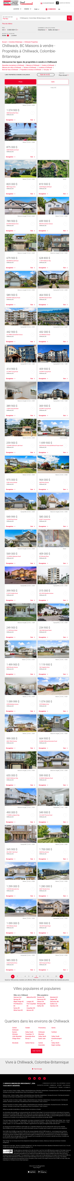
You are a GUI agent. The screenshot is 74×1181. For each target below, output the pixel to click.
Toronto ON (40, 997)
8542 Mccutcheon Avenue (46, 223)
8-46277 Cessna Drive (44, 519)
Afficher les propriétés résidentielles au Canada (13, 1109)
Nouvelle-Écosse (19, 1092)
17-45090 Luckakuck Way (12, 815)
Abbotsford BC (31, 997)
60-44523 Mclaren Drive (12, 223)
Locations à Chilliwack (45, 67)
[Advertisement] (53, 117)
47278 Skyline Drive (44, 704)
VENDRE (26, 9)
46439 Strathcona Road (12, 150)
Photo (20, 82)
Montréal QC (54, 997)
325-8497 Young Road (45, 408)
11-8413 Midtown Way (45, 260)
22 (56, 976)
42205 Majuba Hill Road (45, 186)
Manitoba (38, 1090)
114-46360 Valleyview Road (13, 556)
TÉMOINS (60, 1087)
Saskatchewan (45, 1090)
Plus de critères (7, 24)
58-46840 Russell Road (12, 260)
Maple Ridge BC (19, 1001)
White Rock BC (18, 1010)
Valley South (55, 1036)
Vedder (27, 1028)
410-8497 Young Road (45, 371)
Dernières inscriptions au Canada (33, 1109)
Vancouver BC (41, 999)
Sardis (53, 1028)
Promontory (42, 1028)
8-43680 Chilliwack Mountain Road (48, 741)
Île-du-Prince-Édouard (29, 1092)
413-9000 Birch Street (44, 334)
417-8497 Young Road (12, 371)
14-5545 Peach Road (11, 519)
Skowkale (15, 1043)
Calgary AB (53, 999)
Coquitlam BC (31, 1008)
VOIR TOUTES (36, 1051)
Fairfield (54, 1032)
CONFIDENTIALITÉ (53, 1087)
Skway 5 (28, 1038)
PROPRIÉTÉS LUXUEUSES (43, 1085)
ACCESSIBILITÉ (66, 1087)
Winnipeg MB (41, 1004)
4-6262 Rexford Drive (11, 963)
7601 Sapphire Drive (44, 667)
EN (59, 9)
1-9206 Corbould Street (12, 408)
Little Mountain (17, 1036)
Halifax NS (40, 1006)
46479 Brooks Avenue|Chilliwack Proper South (51, 445)
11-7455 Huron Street (11, 630)
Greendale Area (30, 1036)
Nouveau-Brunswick (54, 1090)
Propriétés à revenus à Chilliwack (30, 69)
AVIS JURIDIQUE (66, 1085)
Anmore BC (30, 1010)
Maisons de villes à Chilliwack (11, 67)
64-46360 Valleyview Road (46, 778)
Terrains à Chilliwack (29, 67)
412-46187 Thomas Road (45, 815)
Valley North (42, 1036)
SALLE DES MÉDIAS (61, 1083)
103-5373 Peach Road (45, 926)
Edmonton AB (54, 1001)
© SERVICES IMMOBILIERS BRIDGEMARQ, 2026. (19, 1083)
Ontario (14, 1090)
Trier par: (61, 73)
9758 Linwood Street (11, 482)
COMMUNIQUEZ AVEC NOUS (49, 1083)
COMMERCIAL (53, 1085)
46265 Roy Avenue (44, 852)
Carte (53, 82)
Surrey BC (17, 1008)
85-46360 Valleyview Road (13, 297)
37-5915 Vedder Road (12, 593)
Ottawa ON (40, 1001)
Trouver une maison (7, 1090)
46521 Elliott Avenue (11, 741)
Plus (35, 9)
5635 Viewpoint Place (44, 963)
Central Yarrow (29, 1043)
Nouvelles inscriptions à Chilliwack (13, 65)
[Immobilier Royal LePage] (18, 3)
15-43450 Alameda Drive (12, 889)
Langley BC (30, 1001)
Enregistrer (9, 120)
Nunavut (40, 1092)
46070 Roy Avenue (44, 482)
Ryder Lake (41, 1038)
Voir (31, 120)
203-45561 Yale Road (11, 852)
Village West (16, 1038)
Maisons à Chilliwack (33, 65)
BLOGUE (68, 1083)
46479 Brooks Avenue (12, 667)
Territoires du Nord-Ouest (9, 1092)
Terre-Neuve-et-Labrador (64, 1090)
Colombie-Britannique (30, 1090)
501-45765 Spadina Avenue (46, 593)
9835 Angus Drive (11, 186)
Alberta (22, 1090)
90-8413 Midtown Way (12, 778)
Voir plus (46, 69)
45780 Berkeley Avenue (12, 704)
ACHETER (16, 9)
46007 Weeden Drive (44, 889)
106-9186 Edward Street (45, 630)
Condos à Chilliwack (48, 65)
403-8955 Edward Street (45, 297)
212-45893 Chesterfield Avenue (14, 334)
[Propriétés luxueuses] (63, 3)
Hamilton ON (54, 1006)
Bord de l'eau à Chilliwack (10, 69)
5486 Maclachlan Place (12, 113)
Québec (18, 1090)
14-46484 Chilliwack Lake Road (14, 445)
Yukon (35, 1092)
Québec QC (53, 1004)
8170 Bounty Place (44, 556)
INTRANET (59, 1085)
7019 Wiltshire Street (11, 926)
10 (48, 976)
